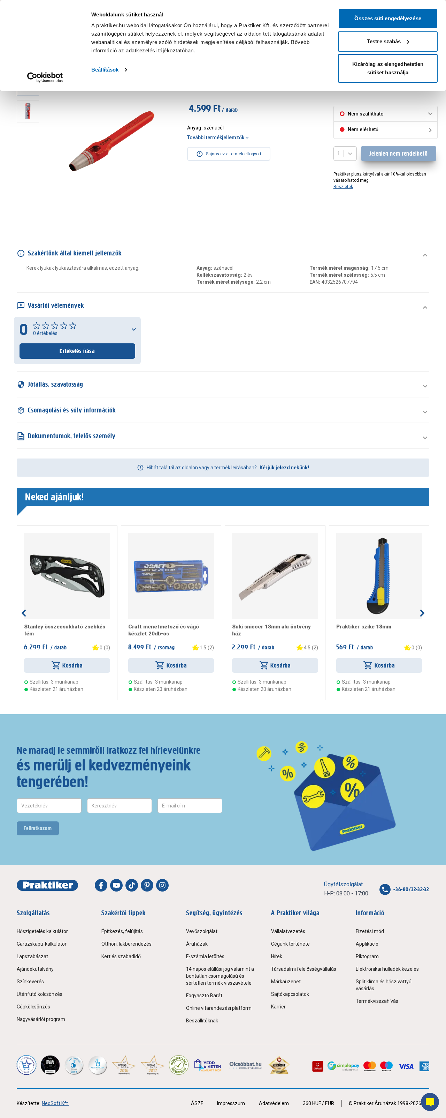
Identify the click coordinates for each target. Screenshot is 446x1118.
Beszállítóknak (202, 1020)
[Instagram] (162, 885)
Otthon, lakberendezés (126, 944)
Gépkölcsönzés (33, 1006)
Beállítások (104, 70)
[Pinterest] (147, 885)
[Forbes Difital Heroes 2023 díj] (50, 1065)
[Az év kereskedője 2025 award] (279, 1065)
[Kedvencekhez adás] (26, 535)
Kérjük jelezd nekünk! (284, 467)
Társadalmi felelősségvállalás (303, 969)
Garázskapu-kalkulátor (42, 944)
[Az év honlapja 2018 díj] (74, 1065)
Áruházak (197, 944)
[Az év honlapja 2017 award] (152, 1065)
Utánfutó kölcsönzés (39, 994)
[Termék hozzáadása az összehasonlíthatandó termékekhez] (36, 535)
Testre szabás (384, 41)
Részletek (343, 186)
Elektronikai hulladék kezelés (387, 969)
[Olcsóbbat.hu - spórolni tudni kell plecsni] (246, 1065)
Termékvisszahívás (377, 1001)
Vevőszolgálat (201, 931)
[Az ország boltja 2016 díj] (124, 1065)
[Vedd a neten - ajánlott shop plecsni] (208, 1065)
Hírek (276, 956)
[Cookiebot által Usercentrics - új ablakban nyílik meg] (45, 77)
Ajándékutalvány (35, 969)
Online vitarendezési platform (219, 1008)
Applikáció (367, 944)
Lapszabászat (32, 956)
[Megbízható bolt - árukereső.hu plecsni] (179, 1065)
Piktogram (367, 956)
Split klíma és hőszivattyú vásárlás (384, 985)
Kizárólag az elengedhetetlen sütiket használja (388, 68)
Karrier (278, 1006)
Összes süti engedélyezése (387, 18)
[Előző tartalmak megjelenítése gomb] (24, 613)
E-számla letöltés (205, 956)
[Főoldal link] (47, 885)
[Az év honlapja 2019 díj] (97, 1065)
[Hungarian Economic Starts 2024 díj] (26, 1065)
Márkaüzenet (286, 981)
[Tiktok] (131, 885)
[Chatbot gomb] (430, 1102)
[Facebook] (101, 885)
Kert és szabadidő (121, 956)
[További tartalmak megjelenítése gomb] (30, 212)
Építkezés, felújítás (122, 931)
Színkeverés (30, 981)
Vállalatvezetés (288, 931)
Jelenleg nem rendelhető (398, 153)
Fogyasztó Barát (204, 995)
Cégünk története (290, 944)
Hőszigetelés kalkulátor (42, 931)
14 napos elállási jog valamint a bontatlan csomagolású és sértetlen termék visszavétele (220, 976)
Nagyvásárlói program (41, 1019)
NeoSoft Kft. (55, 1103)
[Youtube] (116, 885)
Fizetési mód (370, 931)
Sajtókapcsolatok (290, 994)
